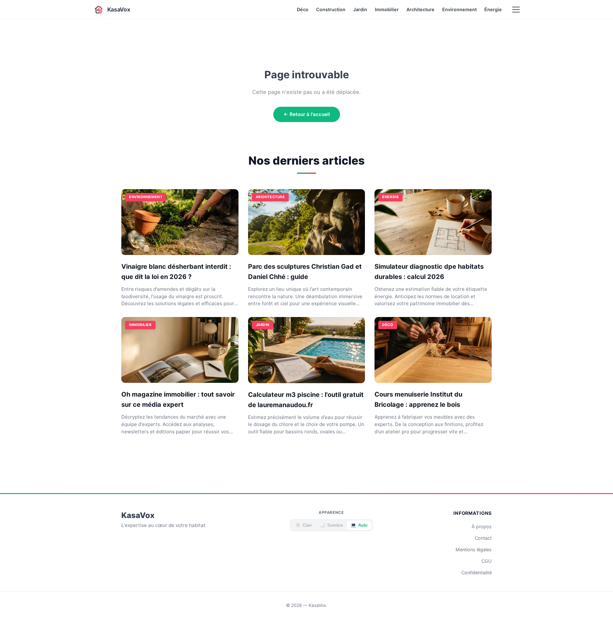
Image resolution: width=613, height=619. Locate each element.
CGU (486, 561)
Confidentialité (476, 572)
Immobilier (387, 9)
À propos (482, 526)
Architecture (420, 9)
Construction (330, 9)
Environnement (459, 9)
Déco (302, 9)
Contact (483, 538)
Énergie (493, 9)
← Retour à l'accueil (307, 114)
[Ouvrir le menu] (516, 9)
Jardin (360, 9)
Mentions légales (474, 549)
